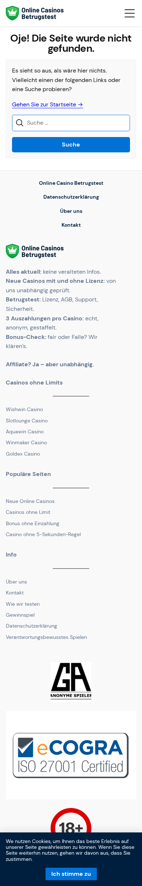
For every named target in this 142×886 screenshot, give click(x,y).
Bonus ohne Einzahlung (32, 523)
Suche (71, 144)
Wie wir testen (23, 604)
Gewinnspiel (20, 615)
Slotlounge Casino (27, 420)
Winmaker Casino (26, 442)
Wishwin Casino (24, 409)
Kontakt (71, 225)
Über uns (71, 211)
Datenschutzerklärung (71, 197)
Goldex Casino (23, 453)
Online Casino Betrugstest (71, 183)
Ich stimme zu (71, 874)
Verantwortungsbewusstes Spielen (46, 637)
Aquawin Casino (25, 431)
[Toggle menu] (129, 13)
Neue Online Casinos (30, 501)
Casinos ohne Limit (28, 512)
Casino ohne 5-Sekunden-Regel (43, 534)
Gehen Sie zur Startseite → (47, 104)
